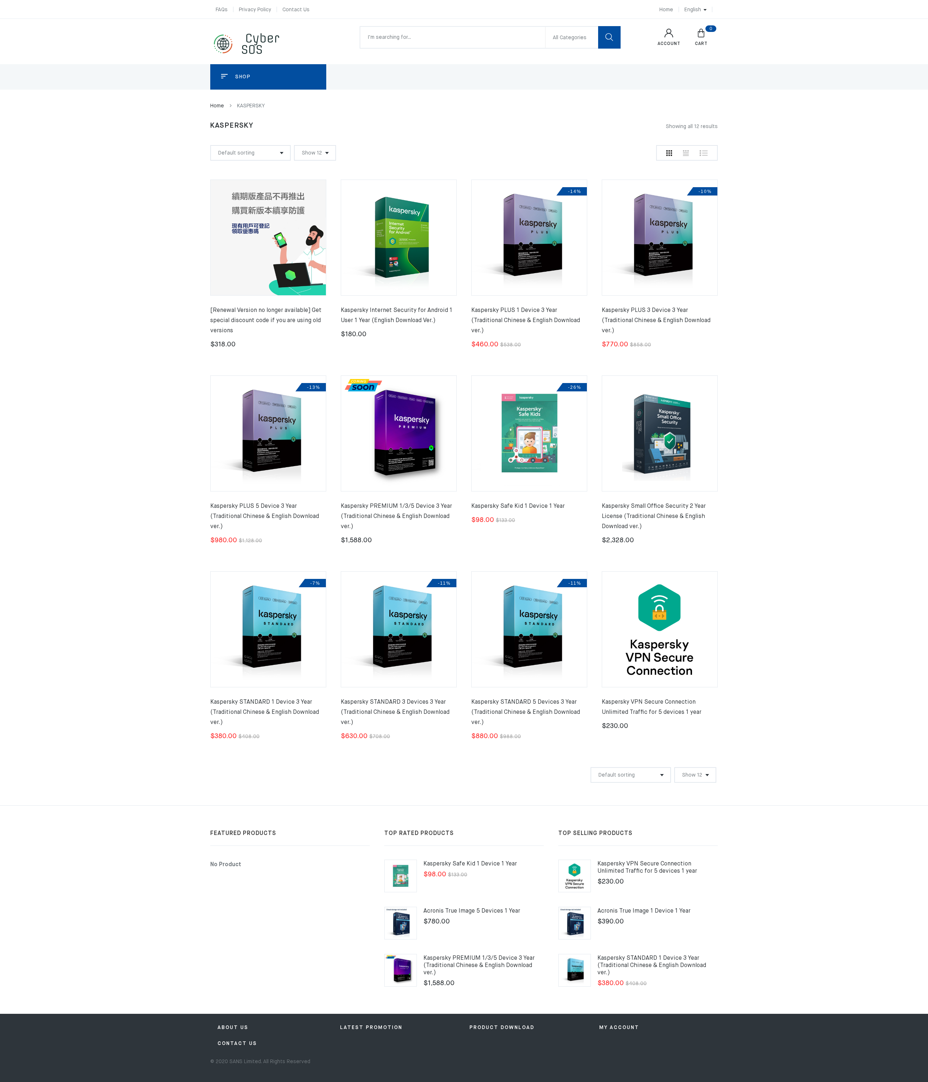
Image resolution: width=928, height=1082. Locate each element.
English (692, 9)
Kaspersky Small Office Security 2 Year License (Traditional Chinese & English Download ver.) (654, 516)
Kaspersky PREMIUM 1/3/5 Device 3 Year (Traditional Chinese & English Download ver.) (396, 516)
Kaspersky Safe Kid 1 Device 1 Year (518, 506)
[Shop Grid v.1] (669, 153)
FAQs (222, 9)
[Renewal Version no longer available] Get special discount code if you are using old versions (266, 321)
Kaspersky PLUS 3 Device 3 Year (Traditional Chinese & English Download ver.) (656, 321)
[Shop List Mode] (703, 153)
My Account (619, 1027)
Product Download (501, 1027)
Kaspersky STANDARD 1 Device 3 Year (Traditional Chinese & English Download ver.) (264, 712)
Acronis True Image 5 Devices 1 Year (471, 911)
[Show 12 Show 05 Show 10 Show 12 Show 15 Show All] (315, 153)
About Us (233, 1027)
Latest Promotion (371, 1027)
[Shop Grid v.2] (685, 153)
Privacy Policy (255, 9)
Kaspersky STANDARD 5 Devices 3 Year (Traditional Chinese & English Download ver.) (525, 712)
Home (666, 9)
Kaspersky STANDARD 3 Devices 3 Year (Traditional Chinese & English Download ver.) (395, 712)
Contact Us (296, 9)
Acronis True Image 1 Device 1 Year (644, 911)
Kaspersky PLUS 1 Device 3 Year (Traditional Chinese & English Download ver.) (525, 321)
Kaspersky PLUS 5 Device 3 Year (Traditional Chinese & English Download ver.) (264, 516)
